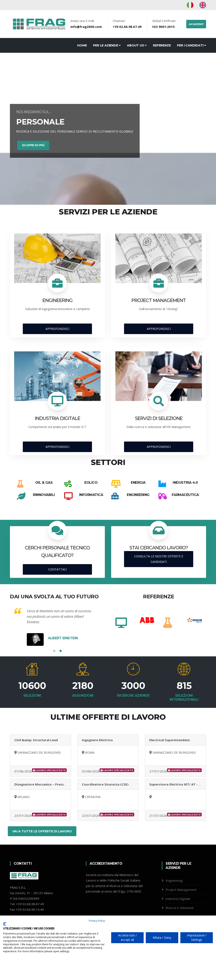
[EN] (203, 5)
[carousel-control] (10, 131)
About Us (136, 45)
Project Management (181, 889)
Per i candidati (190, 45)
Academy (196, 24)
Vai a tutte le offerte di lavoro (42, 831)
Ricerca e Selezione (180, 908)
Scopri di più (33, 146)
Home (82, 45)
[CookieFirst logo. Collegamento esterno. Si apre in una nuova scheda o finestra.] (4, 924)
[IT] (190, 5)
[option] (125, 620)
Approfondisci (57, 329)
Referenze (162, 45)
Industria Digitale (178, 899)
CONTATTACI (57, 569)
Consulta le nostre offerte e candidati (158, 559)
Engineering (174, 880)
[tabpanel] (57, 627)
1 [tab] (54, 651)
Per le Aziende (106, 45)
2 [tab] (60, 651)
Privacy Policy (97, 920)
